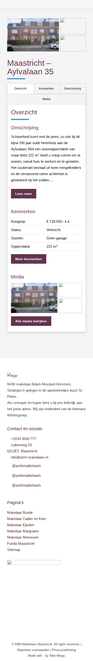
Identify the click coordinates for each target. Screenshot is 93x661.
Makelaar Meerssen (22, 537)
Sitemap (13, 550)
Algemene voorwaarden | (34, 650)
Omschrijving (72, 88)
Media (46, 99)
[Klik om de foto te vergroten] (33, 34)
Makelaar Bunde (20, 512)
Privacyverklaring (64, 650)
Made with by (38, 655)
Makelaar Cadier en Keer (26, 519)
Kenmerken (46, 88)
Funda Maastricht (20, 543)
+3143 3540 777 (23, 439)
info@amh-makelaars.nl (29, 457)
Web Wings (57, 655)
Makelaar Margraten (23, 531)
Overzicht (20, 88)
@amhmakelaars (26, 466)
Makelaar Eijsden (20, 525)
